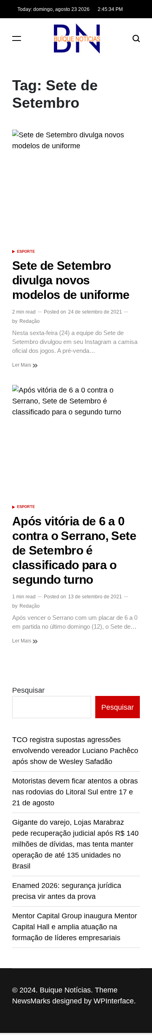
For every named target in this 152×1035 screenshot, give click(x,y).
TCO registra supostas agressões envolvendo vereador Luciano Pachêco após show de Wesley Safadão (75, 751)
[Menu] (16, 38)
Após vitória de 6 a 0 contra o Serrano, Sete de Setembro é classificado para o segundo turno (74, 550)
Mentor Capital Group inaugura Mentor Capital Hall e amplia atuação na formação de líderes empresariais (74, 927)
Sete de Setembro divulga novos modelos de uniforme (71, 280)
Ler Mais (22, 365)
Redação (29, 321)
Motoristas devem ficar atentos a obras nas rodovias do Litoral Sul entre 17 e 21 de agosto (75, 792)
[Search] (136, 38)
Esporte (26, 252)
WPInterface (114, 1001)
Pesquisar (28, 690)
